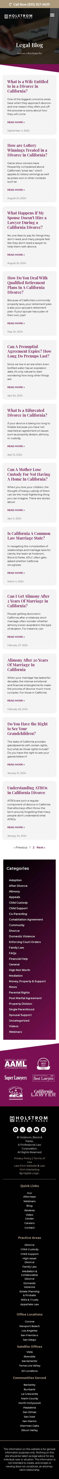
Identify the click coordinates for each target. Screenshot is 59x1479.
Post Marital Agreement (25, 998)
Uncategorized (19, 1020)
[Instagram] (29, 1129)
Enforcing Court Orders (25, 942)
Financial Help (18, 958)
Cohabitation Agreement (26, 919)
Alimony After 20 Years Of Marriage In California (27, 664)
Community (16, 925)
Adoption (15, 880)
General (14, 964)
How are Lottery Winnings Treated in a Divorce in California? (27, 150)
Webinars (15, 1031)
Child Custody (18, 902)
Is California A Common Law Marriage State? (28, 536)
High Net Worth (19, 970)
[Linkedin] (43, 1129)
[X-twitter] (22, 1129)
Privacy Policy (22, 1158)
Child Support (18, 908)
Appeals (14, 897)
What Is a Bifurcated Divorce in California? (27, 413)
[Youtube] (36, 1129)
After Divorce (18, 885)
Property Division (20, 1003)
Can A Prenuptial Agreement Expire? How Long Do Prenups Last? (29, 351)
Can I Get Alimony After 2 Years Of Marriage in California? (28, 600)
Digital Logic (31, 1173)
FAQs (12, 953)
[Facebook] (15, 1129)
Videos (14, 1026)
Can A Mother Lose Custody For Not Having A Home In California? (28, 474)
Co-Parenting (18, 914)
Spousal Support (20, 1015)
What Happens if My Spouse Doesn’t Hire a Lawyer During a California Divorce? (27, 220)
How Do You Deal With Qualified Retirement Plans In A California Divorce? (27, 285)
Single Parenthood (21, 1009)
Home (21, 53)
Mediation (16, 975)
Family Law (16, 947)
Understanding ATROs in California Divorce (27, 790)
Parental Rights (19, 992)
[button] (52, 14)
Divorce (14, 930)
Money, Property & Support (27, 981)
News (13, 987)
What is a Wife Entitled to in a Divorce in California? (27, 86)
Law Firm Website (25, 1165)
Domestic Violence (22, 936)
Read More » (16, 122)
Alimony (14, 891)
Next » (41, 847)
